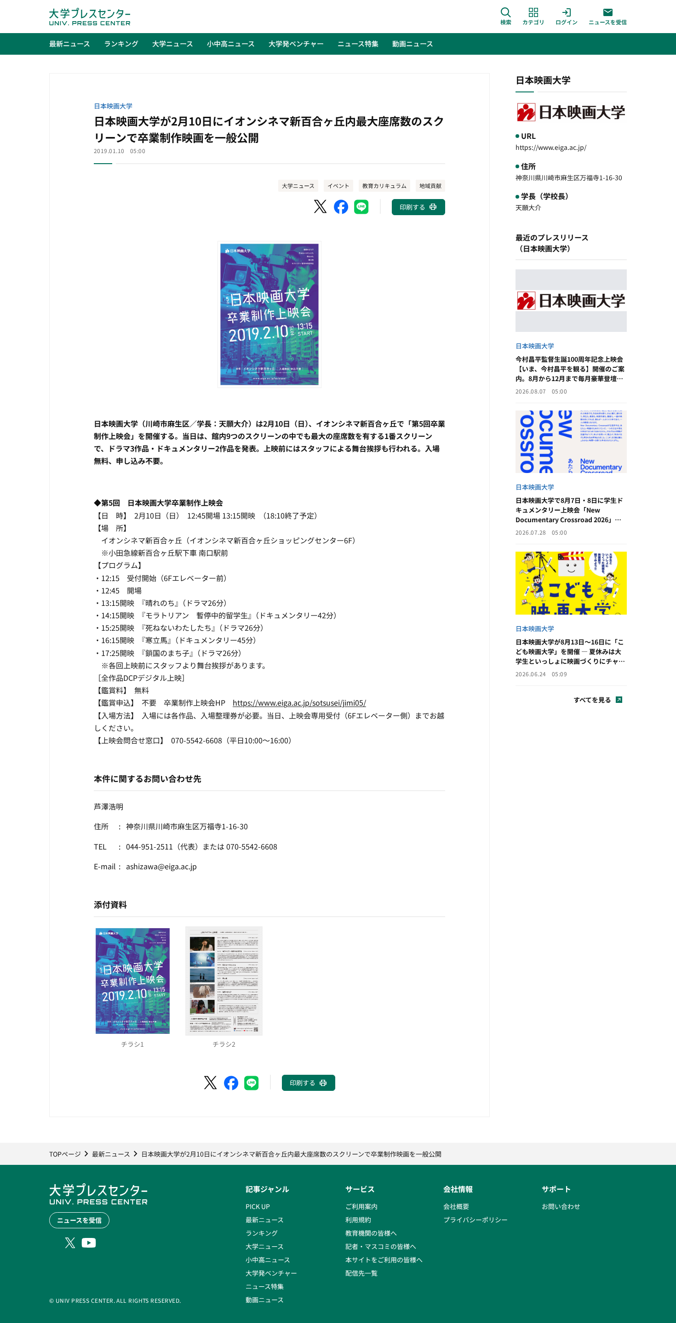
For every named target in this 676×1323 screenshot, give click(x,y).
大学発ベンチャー (271, 1272)
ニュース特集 (265, 1286)
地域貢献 (430, 185)
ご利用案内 (361, 1206)
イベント (338, 185)
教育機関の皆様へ (371, 1232)
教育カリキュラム (384, 185)
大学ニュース (298, 185)
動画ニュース (265, 1299)
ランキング (262, 1232)
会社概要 (456, 1206)
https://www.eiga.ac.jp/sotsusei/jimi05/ (299, 702)
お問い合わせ (561, 1206)
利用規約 (358, 1219)
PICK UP (258, 1206)
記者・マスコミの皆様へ (380, 1246)
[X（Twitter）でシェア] (321, 207)
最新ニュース (265, 1219)
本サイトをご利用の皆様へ (384, 1259)
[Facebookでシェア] (341, 207)
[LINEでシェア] (361, 207)
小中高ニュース (268, 1259)
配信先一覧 (361, 1272)
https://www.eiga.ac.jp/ (551, 147)
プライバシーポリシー (475, 1219)
